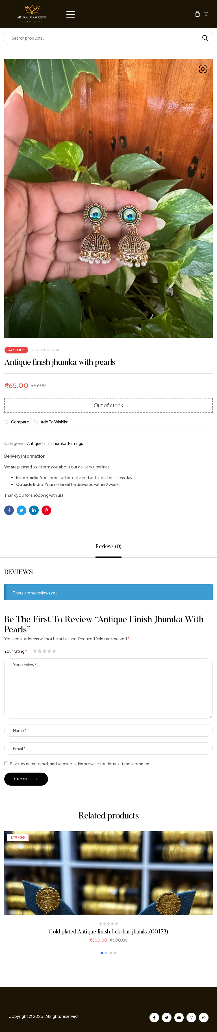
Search (203, 38)
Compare (20, 421)
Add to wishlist (55, 421)
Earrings (75, 443)
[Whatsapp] (204, 1017)
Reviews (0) (108, 546)
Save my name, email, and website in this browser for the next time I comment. (81, 763)
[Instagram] (191, 1017)
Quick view (108, 873)
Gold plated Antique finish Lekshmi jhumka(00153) (108, 932)
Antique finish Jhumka (46, 443)
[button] (70, 14)
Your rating (15, 651)
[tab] (108, 546)
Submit (22, 779)
